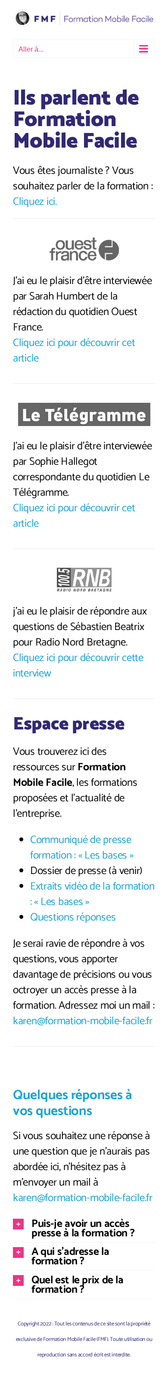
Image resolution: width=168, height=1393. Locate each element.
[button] (84, 1228)
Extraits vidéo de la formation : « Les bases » (92, 894)
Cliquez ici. (35, 202)
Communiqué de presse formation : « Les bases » (82, 848)
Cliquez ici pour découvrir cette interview (78, 666)
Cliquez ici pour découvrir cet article (74, 351)
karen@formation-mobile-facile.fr (82, 1021)
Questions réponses (72, 917)
